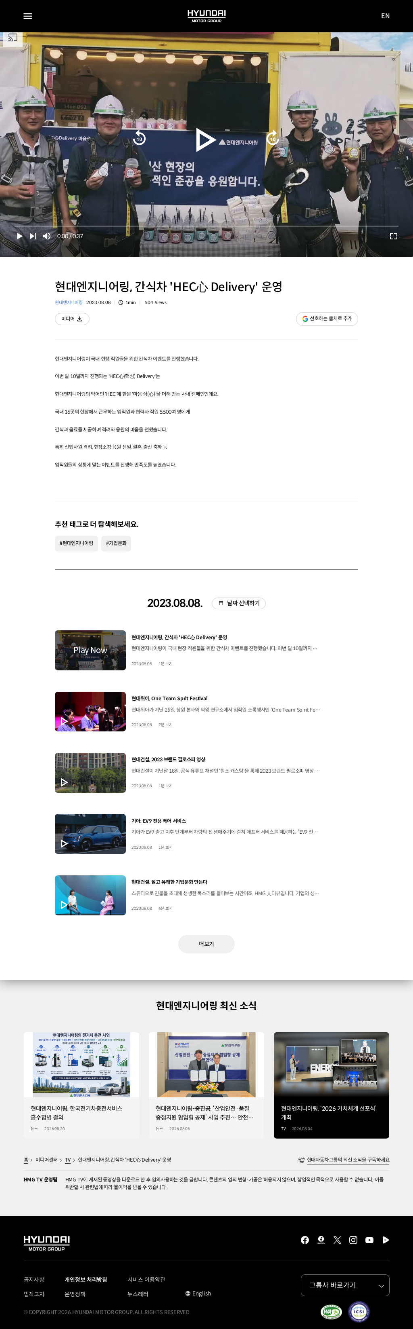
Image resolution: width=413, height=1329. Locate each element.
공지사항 (34, 1279)
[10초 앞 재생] (273, 137)
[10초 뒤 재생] (139, 137)
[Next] (33, 236)
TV (68, 1160)
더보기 (207, 944)
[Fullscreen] (393, 236)
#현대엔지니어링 (76, 543)
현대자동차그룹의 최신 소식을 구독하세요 (348, 1160)
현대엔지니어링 (69, 302)
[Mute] (47, 236)
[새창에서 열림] (331, 1312)
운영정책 (75, 1294)
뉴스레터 (137, 1294)
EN (386, 16)
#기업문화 (116, 543)
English (198, 1294)
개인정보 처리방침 (86, 1279)
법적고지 (34, 1294)
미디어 (75, 320)
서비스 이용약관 (146, 1279)
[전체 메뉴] (27, 16)
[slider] (206, 226)
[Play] (206, 140)
